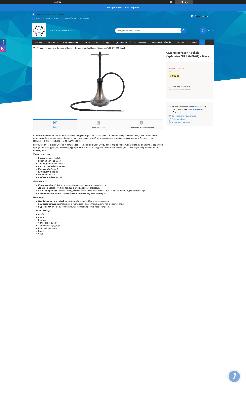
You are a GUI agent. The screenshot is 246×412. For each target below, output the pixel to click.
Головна (38, 42)
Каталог (52, 42)
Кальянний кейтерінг (162, 42)
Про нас (181, 42)
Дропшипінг (122, 42)
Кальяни (60, 48)
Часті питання (139, 42)
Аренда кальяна (70, 42)
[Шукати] (183, 31)
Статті (193, 42)
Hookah (69, 48)
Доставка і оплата (92, 42)
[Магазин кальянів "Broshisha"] (39, 30)
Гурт (108, 42)
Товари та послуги (46, 48)
